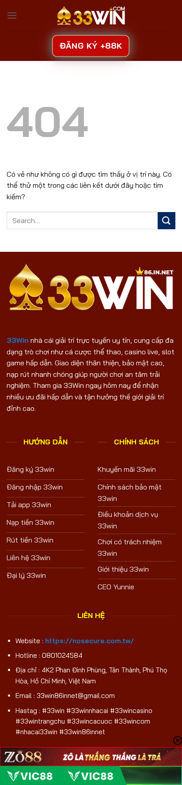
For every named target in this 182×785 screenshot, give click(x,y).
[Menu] (12, 15)
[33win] (91, 15)
